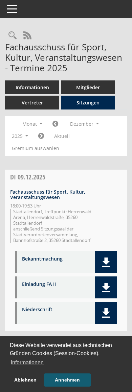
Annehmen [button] (67, 380)
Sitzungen (88, 102)
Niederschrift (37, 310)
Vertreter (32, 102)
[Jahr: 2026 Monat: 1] (41, 136)
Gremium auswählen (35, 148)
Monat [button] (30, 124)
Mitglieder (88, 87)
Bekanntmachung (42, 259)
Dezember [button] (82, 124)
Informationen (32, 87)
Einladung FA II (39, 284)
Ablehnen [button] (25, 380)
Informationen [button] (27, 362)
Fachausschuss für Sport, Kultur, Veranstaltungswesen (47, 195)
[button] (106, 262)
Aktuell (62, 136)
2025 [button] (18, 136)
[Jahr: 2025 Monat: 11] (55, 124)
